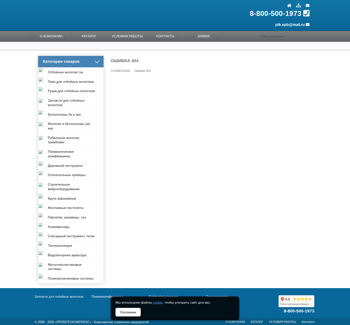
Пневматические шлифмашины (61, 154)
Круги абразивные (62, 198)
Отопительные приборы (66, 175)
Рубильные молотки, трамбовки (64, 140)
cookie (158, 302)
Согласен (128, 312)
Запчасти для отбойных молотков (66, 102)
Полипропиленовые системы (70, 278)
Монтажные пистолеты (66, 208)
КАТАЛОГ (89, 36)
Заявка (203, 36)
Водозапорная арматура (67, 255)
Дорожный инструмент (65, 165)
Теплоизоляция (60, 245)
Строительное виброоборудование (64, 186)
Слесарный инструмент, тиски (71, 236)
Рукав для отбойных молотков (71, 91)
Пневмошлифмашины (107, 296)
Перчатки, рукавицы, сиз (67, 217)
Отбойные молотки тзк (65, 72)
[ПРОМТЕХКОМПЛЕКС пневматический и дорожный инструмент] (100, 15)
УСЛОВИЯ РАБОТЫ (282, 322)
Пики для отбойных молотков (71, 82)
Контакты (165, 36)
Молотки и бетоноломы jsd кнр (69, 126)
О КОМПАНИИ (51, 36)
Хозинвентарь (59, 227)
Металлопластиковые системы (65, 267)
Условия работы (127, 36)
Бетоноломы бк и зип (64, 114)
